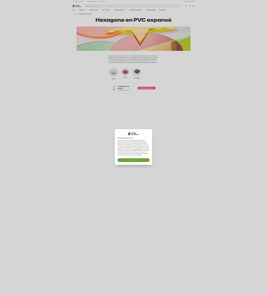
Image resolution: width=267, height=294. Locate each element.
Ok (133, 160)
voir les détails (137, 149)
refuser (119, 149)
